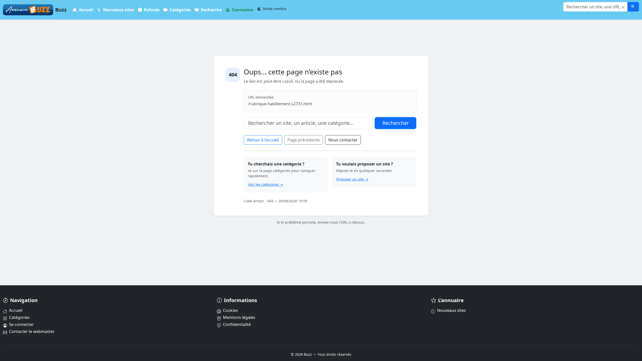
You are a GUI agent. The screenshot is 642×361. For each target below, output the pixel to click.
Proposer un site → (352, 179)
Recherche (211, 10)
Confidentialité (237, 324)
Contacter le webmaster (32, 331)
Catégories (180, 10)
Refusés (151, 10)
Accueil (85, 10)
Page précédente (303, 140)
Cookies (230, 310)
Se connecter (21, 324)
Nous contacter (343, 140)
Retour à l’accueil (263, 140)
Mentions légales (239, 317)
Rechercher (395, 123)
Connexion (242, 10)
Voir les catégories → (265, 184)
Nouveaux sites (118, 10)
